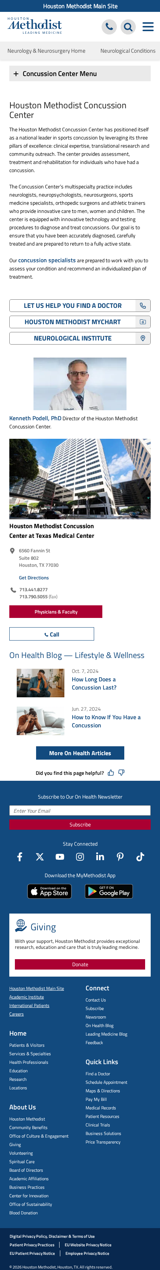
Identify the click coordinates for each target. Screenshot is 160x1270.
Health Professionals (28, 1062)
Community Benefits (28, 1127)
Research (17, 1079)
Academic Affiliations (29, 1178)
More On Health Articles (80, 752)
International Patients (29, 1005)
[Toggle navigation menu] (148, 26)
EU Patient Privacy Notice (32, 1253)
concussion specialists (47, 260)
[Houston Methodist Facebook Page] (19, 856)
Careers (16, 1013)
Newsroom (96, 1016)
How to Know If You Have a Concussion (106, 721)
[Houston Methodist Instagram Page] (80, 856)
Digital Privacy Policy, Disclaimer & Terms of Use (52, 1236)
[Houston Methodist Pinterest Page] (120, 856)
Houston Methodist (27, 1118)
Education (18, 1070)
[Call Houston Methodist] (109, 26)
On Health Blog (99, 1025)
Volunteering (21, 1153)
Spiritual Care (22, 1161)
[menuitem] (80, 6)
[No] (121, 773)
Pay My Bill (96, 1099)
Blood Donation (23, 1212)
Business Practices (27, 1187)
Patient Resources (102, 1116)
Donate (80, 964)
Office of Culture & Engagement (38, 1135)
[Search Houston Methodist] (128, 26)
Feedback (94, 1042)
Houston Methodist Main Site (80, 5)
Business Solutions (103, 1133)
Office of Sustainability (30, 1204)
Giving (15, 1144)
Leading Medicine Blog (106, 1033)
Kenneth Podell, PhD (35, 418)
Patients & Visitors (27, 1045)
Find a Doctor (98, 1073)
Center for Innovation (28, 1195)
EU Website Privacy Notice (88, 1245)
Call (54, 634)
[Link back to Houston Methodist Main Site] (34, 26)
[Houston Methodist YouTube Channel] (59, 856)
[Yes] (111, 773)
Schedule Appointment (106, 1082)
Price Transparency (103, 1141)
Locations (18, 1087)
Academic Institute (26, 996)
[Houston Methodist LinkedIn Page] (100, 856)
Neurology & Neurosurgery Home (46, 50)
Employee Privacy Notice (87, 1253)
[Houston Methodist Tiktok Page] (140, 856)
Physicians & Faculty (56, 611)
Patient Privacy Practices (32, 1245)
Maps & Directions (103, 1090)
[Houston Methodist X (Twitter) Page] (39, 856)
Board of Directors (26, 1170)
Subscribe (80, 824)
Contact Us (96, 999)
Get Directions (34, 577)
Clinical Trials (98, 1124)
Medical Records (101, 1107)
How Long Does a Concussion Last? (94, 683)
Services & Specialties (30, 1053)
